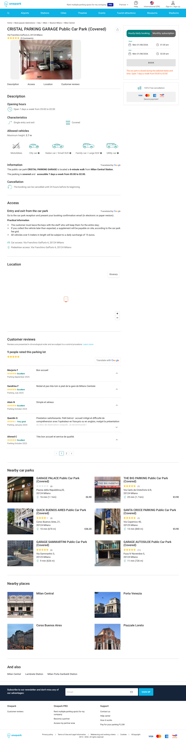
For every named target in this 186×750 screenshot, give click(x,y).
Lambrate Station (34, 674)
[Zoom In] (117, 313)
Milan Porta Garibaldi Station (62, 674)
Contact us (105, 711)
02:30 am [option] (164, 54)
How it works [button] (106, 720)
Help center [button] (105, 716)
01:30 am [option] (164, 45)
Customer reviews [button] (15, 711)
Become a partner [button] (62, 719)
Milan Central (14, 674)
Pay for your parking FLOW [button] (112, 724)
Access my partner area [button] (64, 723)
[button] (47, 734)
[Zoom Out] (117, 318)
